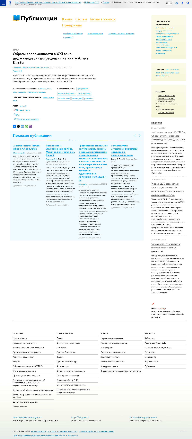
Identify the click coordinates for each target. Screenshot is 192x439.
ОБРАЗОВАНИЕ (65, 333)
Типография (150, 352)
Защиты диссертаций (110, 356)
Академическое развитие (112, 361)
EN (171, 3)
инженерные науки (164, 39)
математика (161, 47)
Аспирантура (63, 366)
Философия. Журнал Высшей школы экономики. (31, 68)
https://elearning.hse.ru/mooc (143, 417)
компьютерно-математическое (163, 43)
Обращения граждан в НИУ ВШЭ (28, 366)
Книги (67, 19)
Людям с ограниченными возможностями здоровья (32, 395)
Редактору (182, 431)
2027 (167, 69)
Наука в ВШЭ (68, 37)
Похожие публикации (32, 135)
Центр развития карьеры (68, 375)
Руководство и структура (25, 342)
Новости (156, 123)
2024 (158, 72)
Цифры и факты (20, 338)
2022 (167, 72)
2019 (158, 75)
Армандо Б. (83, 184)
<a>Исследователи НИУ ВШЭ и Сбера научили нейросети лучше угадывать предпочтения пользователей (168, 137)
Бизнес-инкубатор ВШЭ (67, 380)
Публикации (39, 18)
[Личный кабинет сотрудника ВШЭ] (182, 3)
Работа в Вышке (20, 406)
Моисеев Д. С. (19, 153)
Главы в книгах (103, 19)
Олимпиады (62, 347)
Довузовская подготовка (68, 342)
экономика (160, 53)
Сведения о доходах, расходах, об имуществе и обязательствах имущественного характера (29, 383)
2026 (172, 69)
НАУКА (105, 333)
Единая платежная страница (25, 401)
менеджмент (171, 47)
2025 (177, 69)
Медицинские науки (166, 101)
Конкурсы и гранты (109, 366)
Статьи (81, 19)
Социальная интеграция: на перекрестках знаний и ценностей (165, 247)
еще (167, 75)
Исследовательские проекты (114, 342)
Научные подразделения (112, 338)
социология (167, 50)
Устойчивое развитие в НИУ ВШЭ (28, 347)
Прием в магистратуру (67, 361)
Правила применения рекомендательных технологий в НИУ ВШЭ (40, 435)
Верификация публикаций (73, 33)
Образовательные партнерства (71, 384)
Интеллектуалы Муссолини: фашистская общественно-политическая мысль (124, 150)
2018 (163, 75)
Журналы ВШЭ (151, 361)
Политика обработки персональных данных (96, 431)
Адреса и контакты (38, 431)
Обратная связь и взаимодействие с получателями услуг (73, 390)
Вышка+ (60, 356)
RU (167, 3)
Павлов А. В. (17, 71)
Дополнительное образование (71, 370)
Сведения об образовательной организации (33, 390)
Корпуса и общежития (23, 356)
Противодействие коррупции (26, 375)
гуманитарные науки (164, 36)
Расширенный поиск (95, 33)
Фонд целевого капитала (24, 370)
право (158, 50)
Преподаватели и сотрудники (27, 352)
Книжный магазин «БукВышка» (158, 347)
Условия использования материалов (62, 431)
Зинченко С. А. (51, 159)
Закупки (16, 361)
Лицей (60, 338)
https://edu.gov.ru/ (80, 417)
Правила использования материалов (121, 33)
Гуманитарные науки (166, 95)
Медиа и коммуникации (37, 92)
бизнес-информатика (165, 27)
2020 (177, 72)
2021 (172, 72)
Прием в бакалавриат (66, 352)
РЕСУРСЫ (150, 333)
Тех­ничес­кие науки (166, 112)
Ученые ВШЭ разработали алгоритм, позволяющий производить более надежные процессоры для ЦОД (167, 189)
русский (23, 106)
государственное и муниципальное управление (167, 32)
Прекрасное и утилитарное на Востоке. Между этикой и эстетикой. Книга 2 (60, 150)
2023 (163, 72)
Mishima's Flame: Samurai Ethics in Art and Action (26, 147)
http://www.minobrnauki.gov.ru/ (27, 417)
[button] (69, 140)
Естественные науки (166, 98)
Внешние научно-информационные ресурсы (121, 370)
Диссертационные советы (113, 352)
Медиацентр (150, 356)
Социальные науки (166, 109)
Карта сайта (73, 435)
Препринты (72, 25)
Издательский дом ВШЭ (155, 342)
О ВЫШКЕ (18, 333)
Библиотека (150, 338)
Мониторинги (107, 347)
